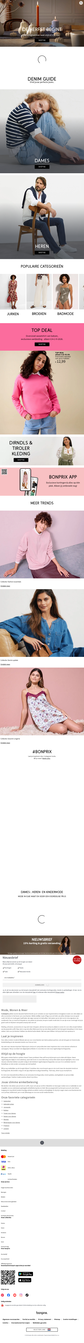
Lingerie (6, 1129)
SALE (2, 1242)
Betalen (3, 1197)
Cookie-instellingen (70, 1319)
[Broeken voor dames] (39, 295)
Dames (3, 1223)
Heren (2, 1228)
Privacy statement (44, 1319)
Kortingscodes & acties (7, 1216)
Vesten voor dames (10, 1116)
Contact (3, 1211)
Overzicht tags (5, 1247)
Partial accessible (29, 1319)
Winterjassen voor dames (12, 1122)
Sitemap (57, 1319)
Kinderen (3, 1233)
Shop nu (42, 40)
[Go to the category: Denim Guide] (42, 80)
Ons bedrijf (4, 1254)
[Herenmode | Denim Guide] (42, 217)
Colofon (5, 1323)
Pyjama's (6, 1126)
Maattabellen (4, 1206)
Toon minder (5, 1133)
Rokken (6, 1110)
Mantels (6, 1119)
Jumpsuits (7, 1107)
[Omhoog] (42, 1143)
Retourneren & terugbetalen (9, 1202)
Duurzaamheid (5, 1259)
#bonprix (42, 751)
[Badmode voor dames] (65, 295)
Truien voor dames (10, 1113)
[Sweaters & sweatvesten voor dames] (42, 337)
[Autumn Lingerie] (42, 706)
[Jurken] (13, 295)
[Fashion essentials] (42, 549)
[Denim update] (42, 627)
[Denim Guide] (42, 131)
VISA (9, 1162)
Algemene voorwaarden (11, 1319)
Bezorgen (3, 1192)
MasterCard (11, 1157)
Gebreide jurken (9, 1104)
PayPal (9, 1174)
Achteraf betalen (12, 1179)
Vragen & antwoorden (7, 1188)
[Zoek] (81, 3)
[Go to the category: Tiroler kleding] (42, 451)
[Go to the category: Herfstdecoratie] (42, 23)
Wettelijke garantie (39, 1323)
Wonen (3, 1237)
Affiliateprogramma (6, 1264)
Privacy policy (59, 992)
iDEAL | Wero (11, 1168)
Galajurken (7, 1101)
